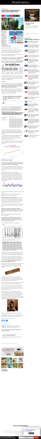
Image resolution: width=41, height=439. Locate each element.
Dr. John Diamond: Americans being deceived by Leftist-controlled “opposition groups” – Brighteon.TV (33, 46)
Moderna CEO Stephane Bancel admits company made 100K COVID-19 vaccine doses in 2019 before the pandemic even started (34, 71)
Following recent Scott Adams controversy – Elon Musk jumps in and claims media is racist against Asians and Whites (33, 110)
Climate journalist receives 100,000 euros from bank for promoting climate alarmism (33, 131)
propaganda (3, 327)
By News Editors (34, 43)
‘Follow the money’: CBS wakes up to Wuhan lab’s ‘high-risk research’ (33, 56)
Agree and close (31, 433)
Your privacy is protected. (5, 343)
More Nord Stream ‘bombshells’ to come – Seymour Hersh (33, 136)
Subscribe (36, 437)
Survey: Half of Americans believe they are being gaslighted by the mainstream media (33, 115)
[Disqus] (12, 384)
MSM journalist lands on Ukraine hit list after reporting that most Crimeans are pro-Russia (33, 88)
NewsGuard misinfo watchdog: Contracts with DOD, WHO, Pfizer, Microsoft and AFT (33, 105)
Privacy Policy (20, 435)
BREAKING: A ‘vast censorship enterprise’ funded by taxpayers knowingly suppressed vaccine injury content (33, 61)
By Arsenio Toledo (34, 73)
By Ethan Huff (33, 80)
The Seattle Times (15, 327)
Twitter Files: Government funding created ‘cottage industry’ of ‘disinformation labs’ (33, 83)
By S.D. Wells (33, 95)
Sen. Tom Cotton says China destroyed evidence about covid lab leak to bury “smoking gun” (34, 66)
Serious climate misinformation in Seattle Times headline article (33, 42)
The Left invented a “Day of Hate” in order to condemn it (33, 98)
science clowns (9, 327)
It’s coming (30, 101)
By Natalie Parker (34, 117)
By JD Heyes (33, 53)
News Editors (9, 13)
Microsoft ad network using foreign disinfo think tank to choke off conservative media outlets (33, 127)
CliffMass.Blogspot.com (15, 48)
